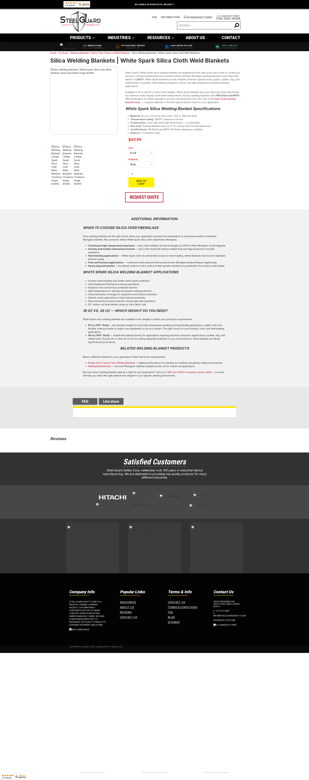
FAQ (154, 17)
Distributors (170, 17)
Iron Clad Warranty (99, 48)
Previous (46, 101)
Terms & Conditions (182, 607)
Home (53, 52)
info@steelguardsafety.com (229, 615)
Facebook (218, 620)
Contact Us (128, 617)
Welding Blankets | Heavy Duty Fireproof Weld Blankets (100, 52)
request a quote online (199, 372)
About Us (127, 607)
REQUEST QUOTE (144, 197)
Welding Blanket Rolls (99, 366)
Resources (128, 602)
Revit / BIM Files (229, 46)
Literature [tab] (111, 401)
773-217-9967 (223, 611)
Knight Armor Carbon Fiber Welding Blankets (111, 362)
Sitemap (174, 622)
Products (63, 52)
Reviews (126, 612)
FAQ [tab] (85, 401)
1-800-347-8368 (175, 372)
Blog (171, 617)
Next (121, 101)
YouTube (230, 620)
